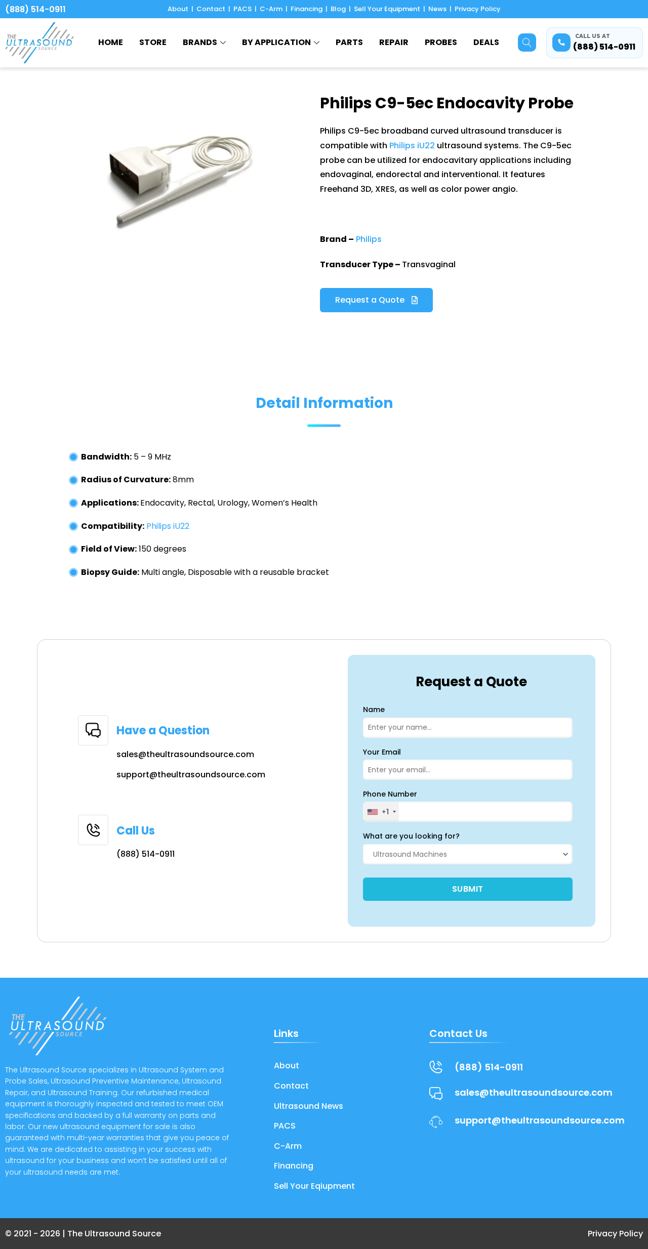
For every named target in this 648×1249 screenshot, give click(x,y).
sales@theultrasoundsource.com (185, 754)
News (437, 9)
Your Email (382, 752)
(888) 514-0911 (35, 9)
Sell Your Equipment (387, 9)
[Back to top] (628, 1191)
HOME (110, 42)
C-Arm (271, 9)
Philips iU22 (412, 145)
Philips (369, 239)
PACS (242, 9)
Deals (486, 42)
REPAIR (394, 42)
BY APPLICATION (276, 42)
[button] (527, 42)
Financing (306, 9)
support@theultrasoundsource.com (190, 774)
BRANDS (200, 42)
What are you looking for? (411, 836)
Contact (210, 9)
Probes (441, 42)
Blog (338, 9)
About (178, 9)
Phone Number (390, 794)
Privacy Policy (478, 9)
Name (374, 709)
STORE (153, 42)
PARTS (349, 42)
